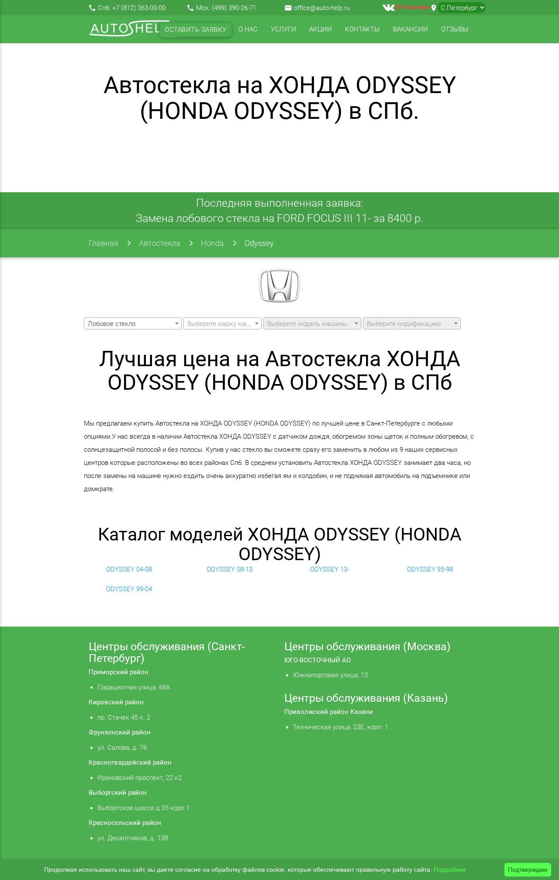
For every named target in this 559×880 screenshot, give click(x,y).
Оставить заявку (196, 30)
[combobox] (133, 323)
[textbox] (222, 324)
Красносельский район (125, 823)
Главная (103, 243)
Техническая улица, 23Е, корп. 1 (340, 727)
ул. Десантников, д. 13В (132, 838)
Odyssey (259, 243)
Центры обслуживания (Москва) (367, 646)
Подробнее (450, 869)
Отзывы (455, 29)
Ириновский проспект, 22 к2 (139, 778)
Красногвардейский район (130, 762)
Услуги (283, 29)
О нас (248, 29)
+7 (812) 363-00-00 (139, 8)
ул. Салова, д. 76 (122, 748)
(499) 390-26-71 (234, 8)
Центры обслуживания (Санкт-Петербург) (167, 652)
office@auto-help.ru (322, 8)
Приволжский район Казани (328, 712)
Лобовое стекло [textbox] (111, 324)
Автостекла (159, 243)
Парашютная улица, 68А (133, 687)
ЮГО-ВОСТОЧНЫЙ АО (317, 660)
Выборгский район (118, 793)
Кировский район (116, 702)
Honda (212, 243)
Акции (320, 29)
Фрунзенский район (120, 732)
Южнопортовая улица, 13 (330, 675)
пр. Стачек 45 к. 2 (123, 717)
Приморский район (118, 672)
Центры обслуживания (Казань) (366, 698)
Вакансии (410, 29)
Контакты (362, 29)
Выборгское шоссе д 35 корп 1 (143, 808)
